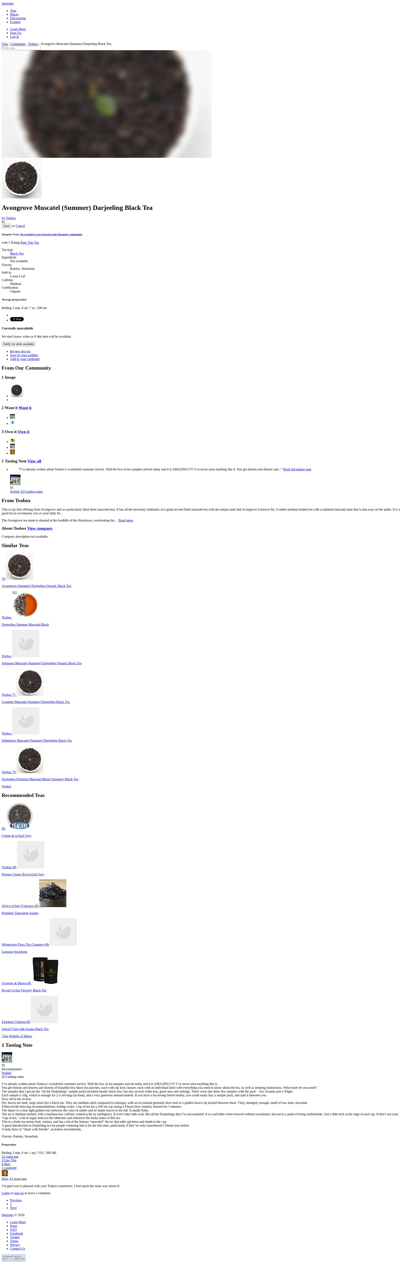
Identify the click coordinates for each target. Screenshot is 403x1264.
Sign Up (15, 33)
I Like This (9, 1160)
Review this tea (20, 351)
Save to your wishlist (24, 355)
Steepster (8, 3)
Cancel (20, 226)
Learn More (18, 29)
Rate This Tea (30, 242)
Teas (13, 10)
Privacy (15, 1245)
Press (13, 1226)
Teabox (33, 44)
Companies (17, 44)
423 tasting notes (32, 491)
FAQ (13, 1229)
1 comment (9, 1168)
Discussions (18, 18)
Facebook (16, 1233)
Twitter (15, 1237)
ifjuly (5, 1179)
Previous (16, 1200)
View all (34, 461)
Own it (23, 431)
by (9, 218)
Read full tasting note (297, 469)
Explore (15, 22)
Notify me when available (18, 344)
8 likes (6, 1164)
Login (6, 1193)
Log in (14, 36)
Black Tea (17, 253)
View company (40, 528)
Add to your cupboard (24, 359)
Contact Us (17, 1248)
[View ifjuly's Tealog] (5, 1175)
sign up (19, 1193)
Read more (126, 520)
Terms (14, 1241)
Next (13, 1208)
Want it (25, 408)
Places (14, 14)
